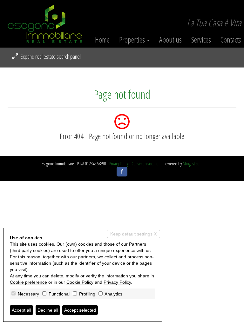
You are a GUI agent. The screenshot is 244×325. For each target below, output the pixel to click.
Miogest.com (192, 164)
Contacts (230, 39)
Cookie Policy (79, 282)
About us (170, 39)
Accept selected (80, 310)
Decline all (47, 310)
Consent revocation (146, 164)
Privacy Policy (118, 164)
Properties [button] (132, 39)
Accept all (21, 310)
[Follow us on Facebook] (122, 171)
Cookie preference (28, 282)
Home (102, 39)
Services (201, 39)
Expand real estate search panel (50, 56)
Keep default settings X (133, 233)
